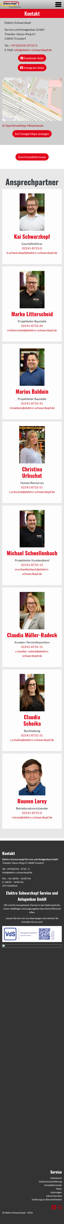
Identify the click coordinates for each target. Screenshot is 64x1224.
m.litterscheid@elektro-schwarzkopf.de (32, 330)
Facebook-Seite (33, 58)
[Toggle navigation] (58, 4)
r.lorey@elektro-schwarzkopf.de (32, 817)
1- (30, 248)
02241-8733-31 (32, 735)
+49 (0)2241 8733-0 (23, 45)
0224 (25, 248)
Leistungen (56, 1192)
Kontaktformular (53, 1185)
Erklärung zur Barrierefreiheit (47, 1199)
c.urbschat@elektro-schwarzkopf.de (32, 492)
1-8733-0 (35, 813)
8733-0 (37, 248)
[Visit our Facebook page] (54, 1207)
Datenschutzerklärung (50, 1181)
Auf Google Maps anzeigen (32, 134)
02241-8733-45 (32, 403)
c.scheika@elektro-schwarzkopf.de (32, 740)
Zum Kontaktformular (32, 157)
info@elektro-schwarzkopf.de (33, 50)
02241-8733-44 (32, 325)
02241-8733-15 (32, 647)
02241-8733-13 (32, 565)
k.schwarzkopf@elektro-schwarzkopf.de (32, 252)
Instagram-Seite (33, 67)
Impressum (56, 1177)
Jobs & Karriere (54, 1195)
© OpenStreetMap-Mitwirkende (22, 125)
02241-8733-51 (32, 487)
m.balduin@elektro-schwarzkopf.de (32, 408)
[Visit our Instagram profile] (60, 1207)
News (59, 1188)
